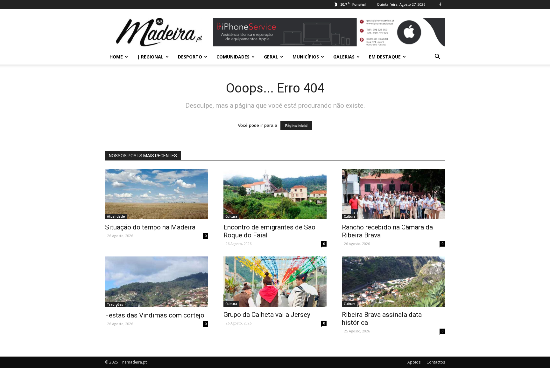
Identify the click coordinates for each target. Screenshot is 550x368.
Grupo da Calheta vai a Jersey (266, 314)
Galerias (344, 57)
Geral (271, 57)
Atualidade (116, 216)
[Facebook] (440, 4)
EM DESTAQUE (385, 57)
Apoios (413, 362)
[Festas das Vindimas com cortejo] (156, 281)
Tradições (115, 304)
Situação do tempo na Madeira (151, 227)
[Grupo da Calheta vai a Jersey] (275, 281)
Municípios (306, 57)
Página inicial (296, 125)
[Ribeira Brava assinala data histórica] (393, 281)
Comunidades (233, 57)
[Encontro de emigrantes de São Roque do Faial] (275, 194)
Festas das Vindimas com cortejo (154, 315)
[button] (437, 57)
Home (116, 57)
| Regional (150, 57)
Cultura (231, 216)
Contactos (436, 362)
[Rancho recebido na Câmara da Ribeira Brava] (393, 194)
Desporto (190, 57)
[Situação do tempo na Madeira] (156, 194)
